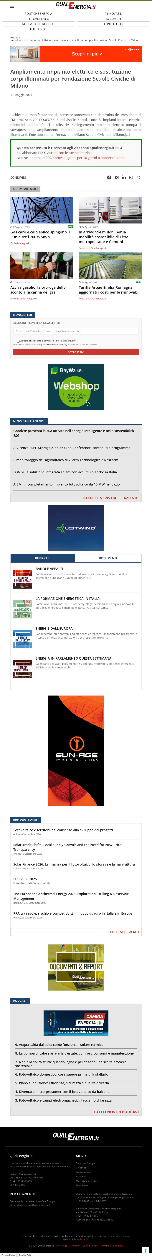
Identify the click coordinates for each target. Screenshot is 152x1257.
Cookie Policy (90, 1245)
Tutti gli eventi (123, 932)
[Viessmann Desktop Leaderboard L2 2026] (76, 54)
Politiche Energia (85, 1163)
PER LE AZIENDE (23, 1194)
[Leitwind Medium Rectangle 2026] (76, 527)
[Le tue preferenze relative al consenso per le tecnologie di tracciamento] (145, 1250)
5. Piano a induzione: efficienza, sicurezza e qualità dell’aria (62, 1083)
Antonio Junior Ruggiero (23, 298)
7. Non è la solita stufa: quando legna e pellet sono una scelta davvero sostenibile (70, 1064)
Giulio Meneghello (20, 243)
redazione (82, 1239)
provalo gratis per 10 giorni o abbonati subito (90, 157)
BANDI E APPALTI (49, 569)
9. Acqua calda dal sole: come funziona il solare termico (59, 1044)
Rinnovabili (82, 1167)
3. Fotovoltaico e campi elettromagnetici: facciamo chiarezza (63, 1100)
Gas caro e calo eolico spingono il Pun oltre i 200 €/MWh (40, 234)
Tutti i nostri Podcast (116, 1111)
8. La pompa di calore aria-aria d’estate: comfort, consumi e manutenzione (74, 1053)
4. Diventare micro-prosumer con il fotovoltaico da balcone (62, 1091)
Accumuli (81, 1176)
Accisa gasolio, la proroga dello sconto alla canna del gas (38, 290)
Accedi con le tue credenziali (69, 152)
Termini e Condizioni (111, 1245)
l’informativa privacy (57, 344)
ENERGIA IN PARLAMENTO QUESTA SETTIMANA (73, 658)
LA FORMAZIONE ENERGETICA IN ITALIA (68, 598)
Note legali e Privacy (68, 1245)
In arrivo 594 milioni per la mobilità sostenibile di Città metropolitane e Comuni (103, 237)
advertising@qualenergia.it (34, 1204)
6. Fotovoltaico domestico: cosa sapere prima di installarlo (61, 1074)
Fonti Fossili (113, 24)
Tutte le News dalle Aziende (110, 497)
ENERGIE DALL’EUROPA (54, 628)
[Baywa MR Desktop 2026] (76, 386)
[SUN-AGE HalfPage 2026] (76, 750)
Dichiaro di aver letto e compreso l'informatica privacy (47, 340)
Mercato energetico (87, 1181)
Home (14, 37)
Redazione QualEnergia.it (92, 248)
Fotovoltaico (83, 1172)
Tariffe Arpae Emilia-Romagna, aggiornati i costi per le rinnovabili (110, 290)
